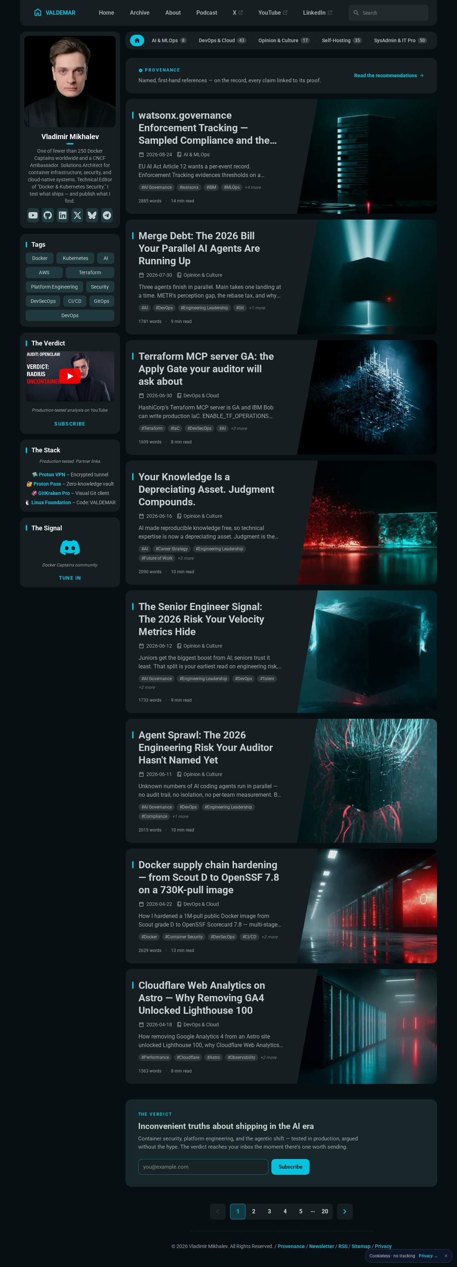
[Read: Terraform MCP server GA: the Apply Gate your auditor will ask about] (367, 397)
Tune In (70, 578)
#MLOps (232, 187)
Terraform (90, 272)
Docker (39, 258)
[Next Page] (345, 1211)
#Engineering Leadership (204, 307)
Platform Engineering (54, 287)
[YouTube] (33, 215)
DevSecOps (43, 301)
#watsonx (189, 187)
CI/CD (74, 301)
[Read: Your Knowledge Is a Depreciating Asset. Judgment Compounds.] (367, 523)
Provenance (291, 1246)
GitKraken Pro (54, 493)
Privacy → (428, 1255)
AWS (44, 272)
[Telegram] (107, 215)
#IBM (211, 187)
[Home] (137, 40)
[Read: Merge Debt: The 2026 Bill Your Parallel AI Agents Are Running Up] (367, 277)
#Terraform (152, 428)
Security (100, 287)
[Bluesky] (92, 215)
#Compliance (154, 816)
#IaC (175, 428)
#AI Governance (156, 187)
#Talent (267, 678)
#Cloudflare (188, 1057)
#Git (240, 307)
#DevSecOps (199, 428)
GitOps (101, 301)
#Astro (213, 1057)
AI (106, 258)
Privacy (383, 1246)
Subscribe (70, 424)
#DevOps (164, 307)
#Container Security (184, 936)
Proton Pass (48, 484)
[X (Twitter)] (77, 215)
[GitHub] (48, 215)
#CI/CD (249, 936)
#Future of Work (156, 558)
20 (325, 1211)
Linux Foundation (51, 502)
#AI (144, 307)
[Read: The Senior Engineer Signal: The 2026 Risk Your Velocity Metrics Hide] (367, 651)
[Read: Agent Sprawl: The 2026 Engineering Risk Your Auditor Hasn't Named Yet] (367, 781)
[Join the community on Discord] (70, 547)
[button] (70, 376)
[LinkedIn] (63, 215)
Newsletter (321, 1246)
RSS (342, 1246)
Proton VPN (52, 474)
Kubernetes (75, 258)
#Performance (155, 1057)
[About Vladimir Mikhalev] (70, 81)
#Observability (241, 1057)
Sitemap (361, 1246)
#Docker (149, 936)
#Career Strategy (172, 548)
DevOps (70, 315)
